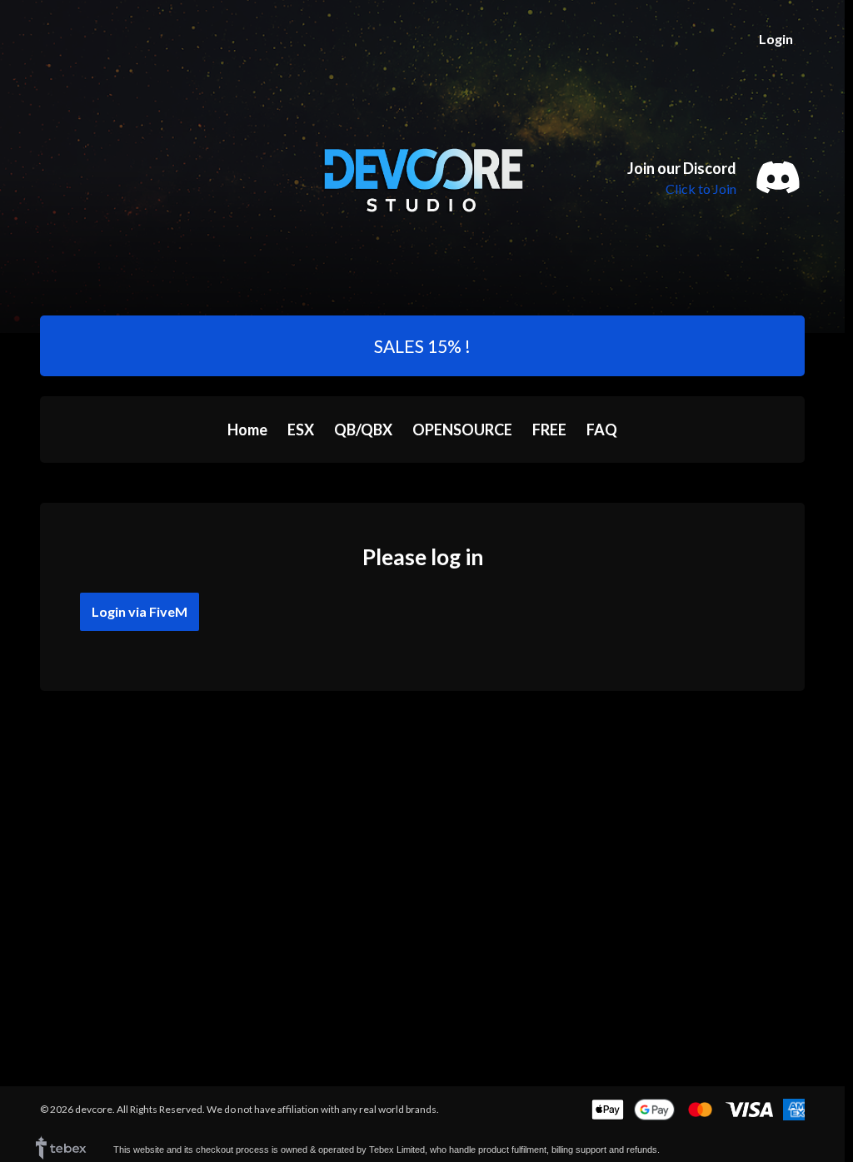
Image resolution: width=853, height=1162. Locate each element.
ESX (300, 429)
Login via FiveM (139, 611)
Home (247, 429)
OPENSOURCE (462, 429)
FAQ (601, 429)
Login (776, 39)
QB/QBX (363, 429)
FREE (549, 429)
